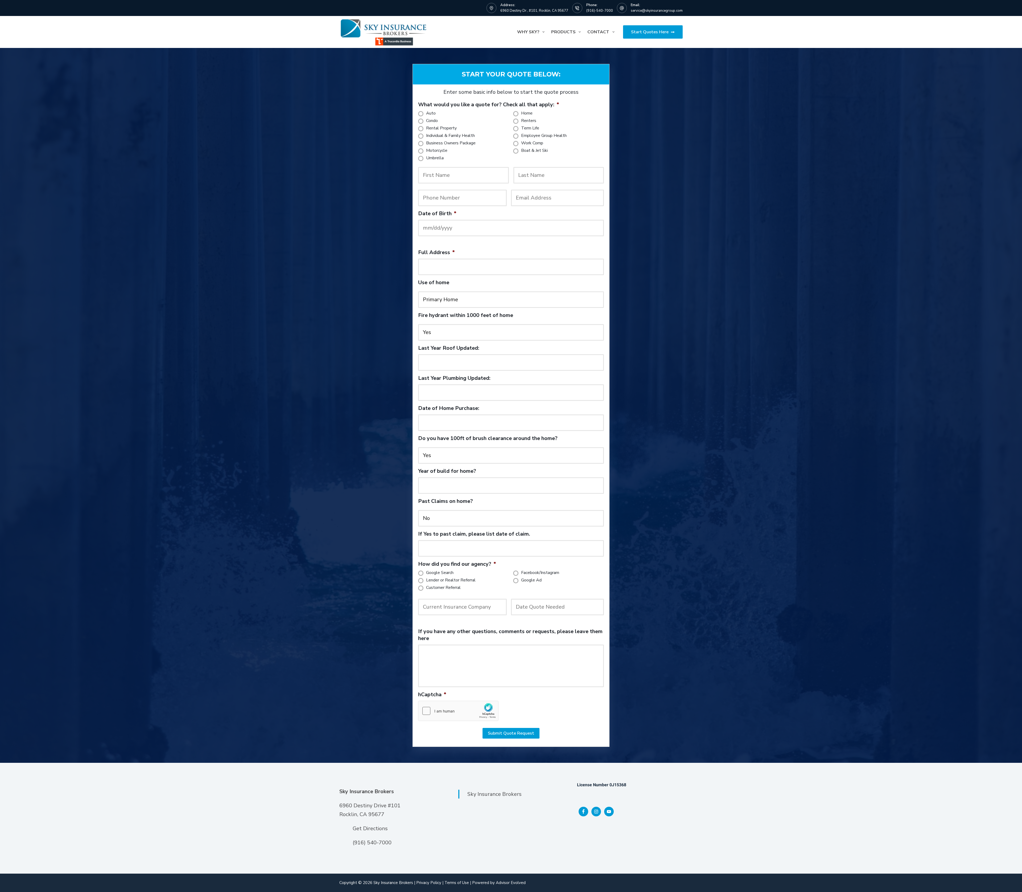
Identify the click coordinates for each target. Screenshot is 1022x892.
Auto (431, 113)
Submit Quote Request (511, 733)
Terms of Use (456, 882)
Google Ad (531, 580)
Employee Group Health (544, 136)
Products (563, 32)
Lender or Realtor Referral (451, 580)
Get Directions (370, 828)
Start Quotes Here (650, 32)
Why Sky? (528, 32)
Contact (598, 32)
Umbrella (435, 158)
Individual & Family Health (450, 136)
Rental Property (441, 128)
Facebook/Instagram (540, 573)
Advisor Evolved (511, 882)
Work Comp (532, 143)
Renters (528, 121)
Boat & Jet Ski (534, 150)
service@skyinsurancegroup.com (657, 10)
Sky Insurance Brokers (494, 794)
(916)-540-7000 (599, 10)
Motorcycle (436, 150)
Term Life (530, 128)
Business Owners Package (451, 143)
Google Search (440, 573)
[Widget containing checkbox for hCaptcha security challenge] (458, 711)
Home (527, 113)
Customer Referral (443, 587)
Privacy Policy (428, 882)
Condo (432, 121)
